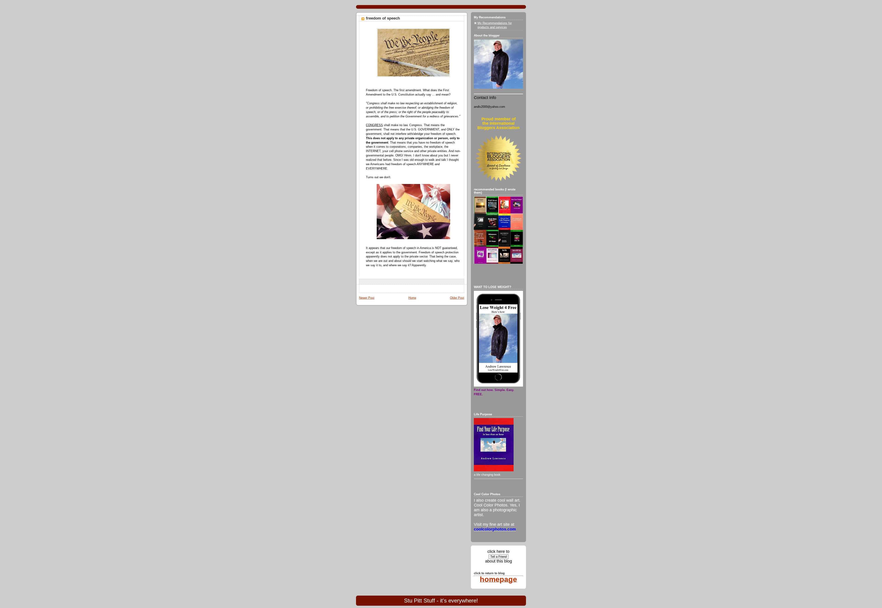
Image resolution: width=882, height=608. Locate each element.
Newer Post (366, 298)
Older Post (457, 298)
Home (412, 298)
